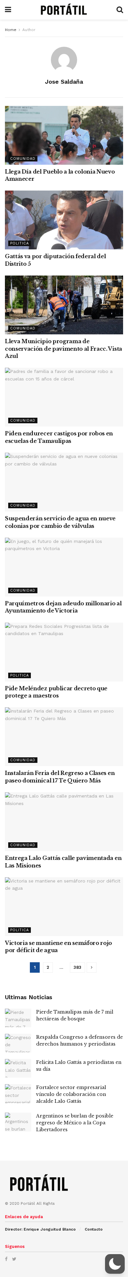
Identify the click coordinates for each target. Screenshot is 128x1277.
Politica (19, 243)
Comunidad (22, 159)
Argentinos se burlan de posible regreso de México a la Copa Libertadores (74, 1123)
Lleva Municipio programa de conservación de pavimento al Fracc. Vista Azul (63, 348)
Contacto (94, 1229)
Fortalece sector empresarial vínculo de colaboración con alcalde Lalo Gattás (71, 1094)
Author (28, 29)
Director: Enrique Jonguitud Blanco (40, 1229)
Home (10, 29)
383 (77, 967)
